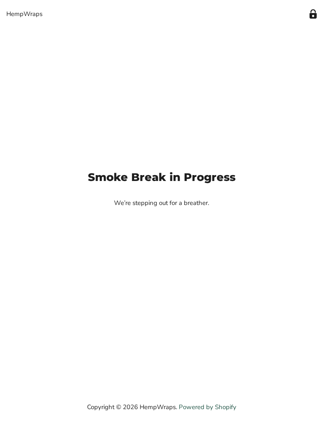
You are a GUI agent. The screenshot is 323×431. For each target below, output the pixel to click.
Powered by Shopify (207, 407)
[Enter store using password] (313, 14)
